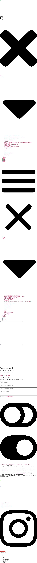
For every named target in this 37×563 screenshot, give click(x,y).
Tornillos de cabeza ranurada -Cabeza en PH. (11, 146)
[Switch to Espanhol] (4, 157)
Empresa (3, 77)
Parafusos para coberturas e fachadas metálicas (12, 135)
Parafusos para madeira (8, 145)
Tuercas (5, 149)
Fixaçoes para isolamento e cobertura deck (11, 297)
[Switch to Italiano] (3, 161)
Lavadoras (5, 150)
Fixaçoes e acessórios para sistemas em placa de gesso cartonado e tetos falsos (17, 142)
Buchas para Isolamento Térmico (9, 139)
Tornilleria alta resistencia (8, 148)
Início (3, 76)
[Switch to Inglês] (3, 158)
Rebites (5, 151)
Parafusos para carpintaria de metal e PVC (11, 144)
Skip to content (2, 550)
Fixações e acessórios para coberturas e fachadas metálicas (14, 296)
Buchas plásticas (6, 141)
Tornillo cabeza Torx (7, 147)
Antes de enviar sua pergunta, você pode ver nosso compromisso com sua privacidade (15, 464)
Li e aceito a (7, 396)
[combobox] (18, 21)
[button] (18, 199)
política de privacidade (9, 396)
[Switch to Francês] (3, 159)
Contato (3, 156)
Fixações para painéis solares (9, 312)
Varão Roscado (6, 155)
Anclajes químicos (7, 154)
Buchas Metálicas (7, 143)
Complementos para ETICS (8, 140)
